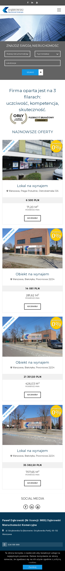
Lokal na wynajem (32, 186)
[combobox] (32, 63)
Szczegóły (32, 218)
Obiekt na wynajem (32, 274)
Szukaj (30, 72)
